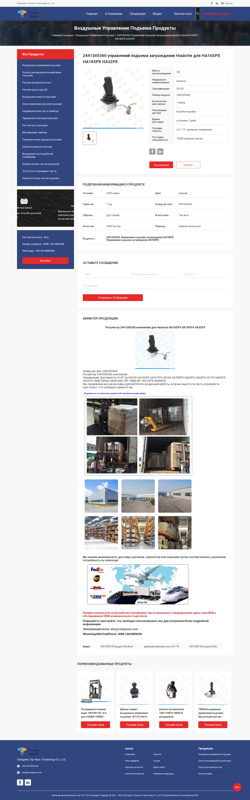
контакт (45, 260)
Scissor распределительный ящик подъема (41, 74)
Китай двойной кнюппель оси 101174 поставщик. (76, 795)
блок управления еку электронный (42, 104)
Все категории (205, 774)
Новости (157, 754)
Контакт (188, 165)
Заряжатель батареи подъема (39, 118)
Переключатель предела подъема (42, 139)
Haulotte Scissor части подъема (40, 178)
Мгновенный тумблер (34, 132)
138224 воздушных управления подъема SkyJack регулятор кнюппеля (210, 713)
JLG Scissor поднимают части (39, 171)
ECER (195, 795)
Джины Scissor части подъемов (40, 164)
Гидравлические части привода (40, 111)
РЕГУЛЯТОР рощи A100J (203, 646)
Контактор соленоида (35, 125)
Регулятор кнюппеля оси (36, 82)
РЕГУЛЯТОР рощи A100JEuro (117, 646)
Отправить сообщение (113, 297)
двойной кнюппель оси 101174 (161, 646)
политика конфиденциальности (164, 774)
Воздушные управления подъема (95, 35)
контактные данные (134, 774)
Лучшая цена (161, 165)
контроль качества (134, 767)
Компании (130, 754)
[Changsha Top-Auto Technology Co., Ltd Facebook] (212, 3)
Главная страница (62, 35)
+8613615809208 (44, 250)
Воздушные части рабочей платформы (37, 155)
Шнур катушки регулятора (37, 146)
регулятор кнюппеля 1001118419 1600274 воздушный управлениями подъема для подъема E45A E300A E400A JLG (173, 713)
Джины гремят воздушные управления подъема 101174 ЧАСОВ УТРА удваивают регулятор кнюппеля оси (134, 713)
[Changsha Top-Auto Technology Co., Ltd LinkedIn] (217, 3)
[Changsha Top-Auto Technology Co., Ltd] (28, 13)
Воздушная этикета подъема (39, 96)
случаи (156, 761)
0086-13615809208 (53, 244)
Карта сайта (159, 767)
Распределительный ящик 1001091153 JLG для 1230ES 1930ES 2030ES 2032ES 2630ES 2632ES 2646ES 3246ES (94, 713)
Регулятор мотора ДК (34, 89)
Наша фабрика (132, 761)
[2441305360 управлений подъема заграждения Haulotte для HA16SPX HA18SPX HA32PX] (113, 98)
